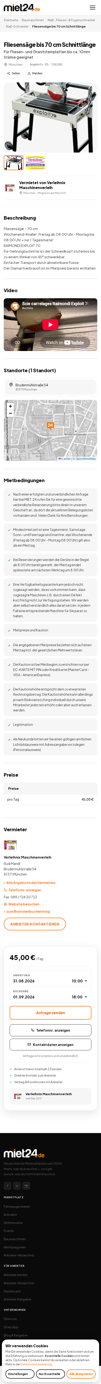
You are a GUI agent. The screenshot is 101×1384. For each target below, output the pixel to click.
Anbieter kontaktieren (34, 924)
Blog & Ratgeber (16, 1335)
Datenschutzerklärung (36, 1364)
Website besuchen (23, 904)
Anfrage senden (50, 1012)
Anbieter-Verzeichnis (19, 1255)
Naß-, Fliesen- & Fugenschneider (71, 20)
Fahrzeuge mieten (17, 1206)
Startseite (11, 20)
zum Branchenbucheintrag (27, 911)
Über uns (10, 1319)
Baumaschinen (33, 20)
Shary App (11, 1327)
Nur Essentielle (49, 1374)
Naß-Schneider (17, 26)
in (17, 1186)
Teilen (16, 73)
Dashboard (12, 1291)
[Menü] (92, 7)
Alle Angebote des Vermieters (29, 882)
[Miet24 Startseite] (22, 7)
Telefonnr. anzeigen (24, 890)
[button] (50, 117)
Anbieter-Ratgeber (17, 1299)
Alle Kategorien (15, 1247)
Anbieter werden (16, 1275)
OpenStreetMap (86, 458)
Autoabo (10, 1214)
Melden (37, 73)
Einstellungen (18, 1374)
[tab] (13, 162)
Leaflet (66, 458)
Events (9, 1231)
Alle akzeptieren (81, 1374)
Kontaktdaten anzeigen (53, 1044)
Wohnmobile (13, 1223)
